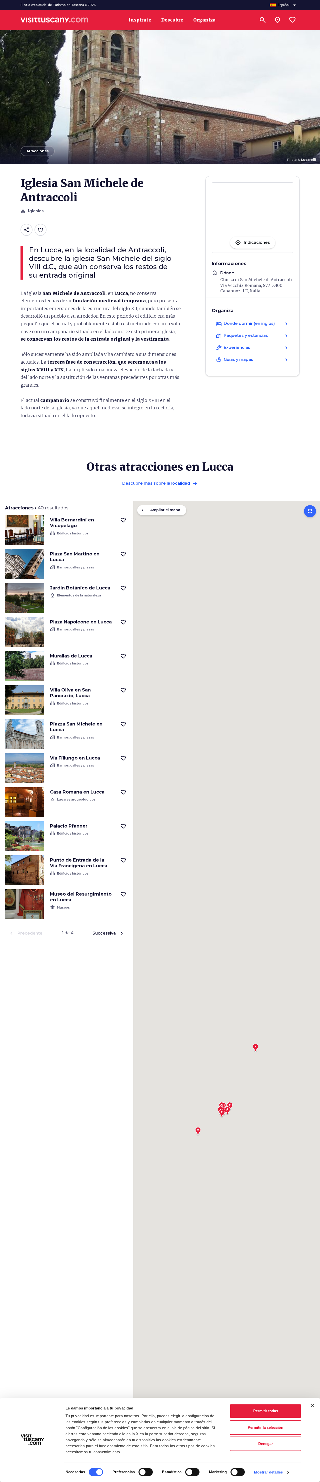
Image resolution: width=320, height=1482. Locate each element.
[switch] (145, 1472)
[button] (198, 1130)
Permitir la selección (265, 1427)
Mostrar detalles (268, 1472)
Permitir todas (265, 1411)
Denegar (265, 1443)
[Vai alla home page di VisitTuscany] (54, 20)
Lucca (121, 293)
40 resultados (53, 508)
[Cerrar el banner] (312, 1405)
